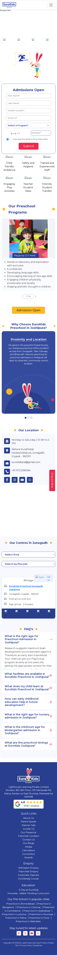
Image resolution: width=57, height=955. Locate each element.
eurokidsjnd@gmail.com (26, 462)
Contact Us (28, 839)
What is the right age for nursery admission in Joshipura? (27, 716)
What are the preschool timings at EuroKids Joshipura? (26, 744)
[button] (36, 296)
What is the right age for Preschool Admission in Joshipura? (21, 639)
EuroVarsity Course (28, 878)
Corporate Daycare (28, 875)
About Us (28, 818)
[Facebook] (19, 933)
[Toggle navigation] (51, 5)
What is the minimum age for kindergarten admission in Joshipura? (25, 730)
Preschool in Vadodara (28, 921)
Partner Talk (28, 825)
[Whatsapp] (38, 933)
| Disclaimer (37, 945)
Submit (28, 146)
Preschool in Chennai (28, 907)
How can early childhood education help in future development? (22, 702)
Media (28, 846)
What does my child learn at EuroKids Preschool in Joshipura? (27, 688)
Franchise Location (28, 836)
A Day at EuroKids (28, 889)
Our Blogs (28, 843)
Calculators (28, 850)
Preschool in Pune (39, 917)
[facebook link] (8, 480)
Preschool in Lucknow (14, 914)
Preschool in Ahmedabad (20, 903)
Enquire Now (52, 480)
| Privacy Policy (25, 945)
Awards (28, 857)
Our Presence (28, 832)
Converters (28, 854)
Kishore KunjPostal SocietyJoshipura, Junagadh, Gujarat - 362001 (28, 453)
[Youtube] (32, 933)
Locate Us (28, 828)
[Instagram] (25, 933)
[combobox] (28, 554)
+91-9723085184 (21, 470)
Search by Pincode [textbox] (16, 564)
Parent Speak (28, 821)
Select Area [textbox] (12, 554)
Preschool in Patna (15, 917)
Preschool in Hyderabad (36, 910)
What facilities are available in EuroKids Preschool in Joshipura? (27, 675)
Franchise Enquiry (28, 871)
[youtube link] (23, 480)
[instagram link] (15, 480)
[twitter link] (30, 480)
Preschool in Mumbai (41, 914)
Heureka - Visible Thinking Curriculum (28, 893)
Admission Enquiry (28, 867)
